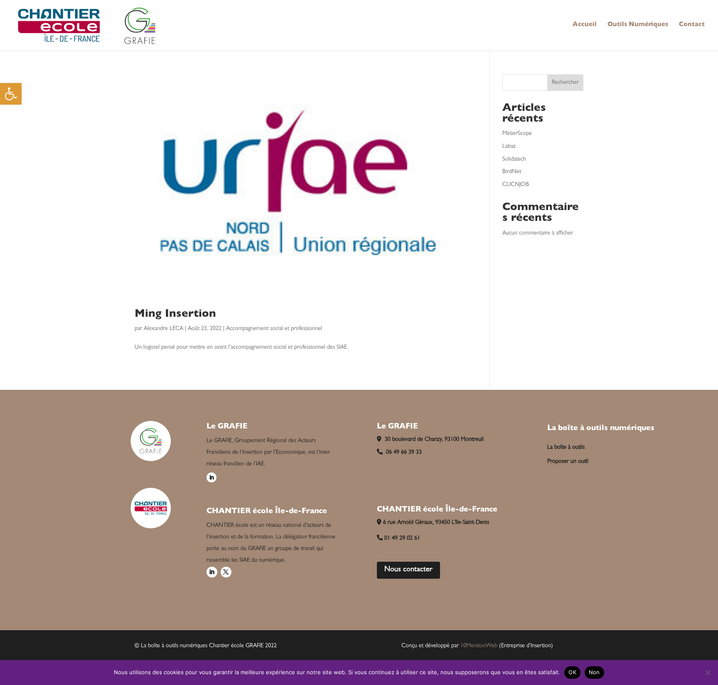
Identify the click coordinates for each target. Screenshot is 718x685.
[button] (11, 94)
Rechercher (565, 83)
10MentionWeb (478, 646)
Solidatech (514, 159)
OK (572, 672)
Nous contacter (408, 570)
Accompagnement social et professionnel (274, 329)
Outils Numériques (637, 25)
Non (594, 672)
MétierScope (517, 134)
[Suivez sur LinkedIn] (211, 477)
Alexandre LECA (163, 329)
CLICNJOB (515, 185)
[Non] (707, 672)
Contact (692, 25)
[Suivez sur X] (226, 572)
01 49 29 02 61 (402, 538)
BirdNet (511, 172)
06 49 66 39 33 (403, 452)
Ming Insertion (175, 314)
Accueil (585, 25)
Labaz (509, 146)
